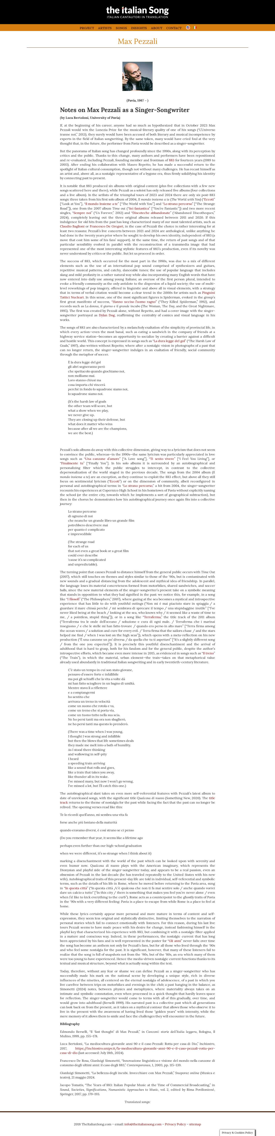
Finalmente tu (72, 463)
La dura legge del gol (169, 341)
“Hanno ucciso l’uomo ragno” (134, 302)
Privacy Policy (175, 1124)
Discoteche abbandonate (151, 213)
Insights (139, 28)
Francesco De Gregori (106, 226)
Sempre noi (82, 213)
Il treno (208, 653)
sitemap (195, 1124)
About (156, 28)
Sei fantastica (139, 208)
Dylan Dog (107, 315)
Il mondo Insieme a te (101, 204)
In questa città (76, 888)
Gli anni (175, 941)
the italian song (127, 18)
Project (87, 28)
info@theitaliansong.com (142, 1124)
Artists (105, 28)
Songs (121, 28)
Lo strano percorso (178, 204)
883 (171, 160)
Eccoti (209, 199)
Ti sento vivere (162, 459)
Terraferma (152, 617)
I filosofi (73, 599)
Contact (174, 28)
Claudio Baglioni (72, 226)
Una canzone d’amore (102, 459)
